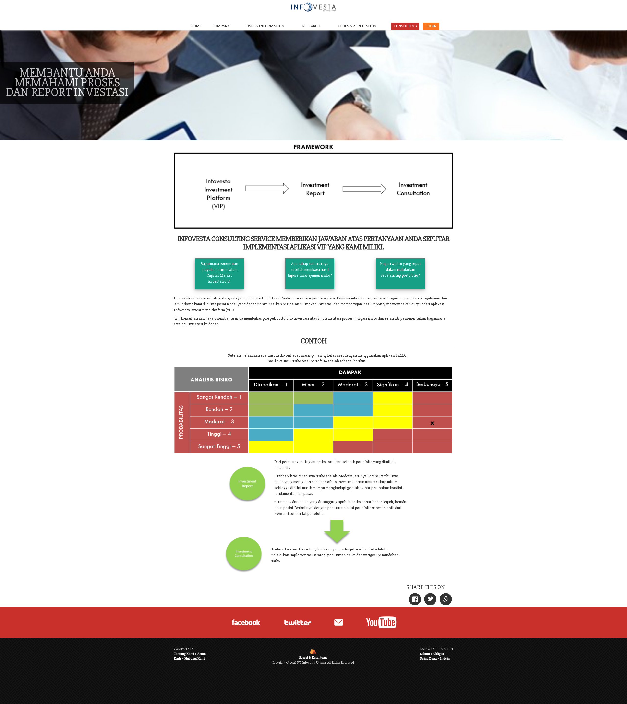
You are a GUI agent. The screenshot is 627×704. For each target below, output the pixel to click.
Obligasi (438, 654)
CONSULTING (405, 26)
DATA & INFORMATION (265, 26)
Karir (177, 658)
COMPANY (221, 26)
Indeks (445, 658)
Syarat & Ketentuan (313, 658)
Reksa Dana (428, 658)
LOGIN (431, 26)
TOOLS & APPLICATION (357, 26)
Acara (201, 654)
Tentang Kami (184, 654)
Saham (425, 654)
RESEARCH (311, 26)
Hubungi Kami (194, 658)
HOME (196, 26)
